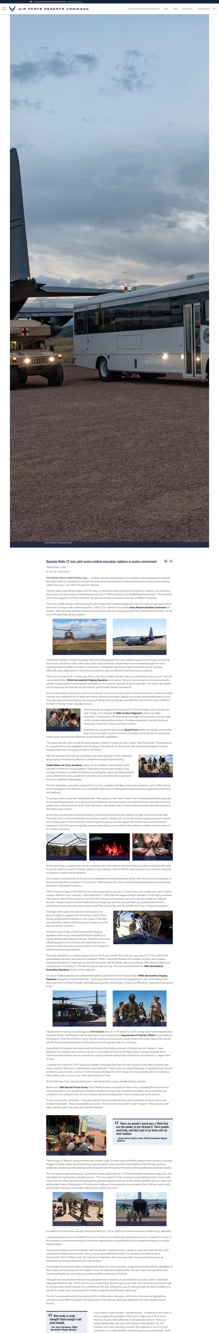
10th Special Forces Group (73, 1087)
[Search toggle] (214, 9)
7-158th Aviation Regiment (127, 713)
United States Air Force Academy (64, 765)
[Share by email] (171, 561)
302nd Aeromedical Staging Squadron (87, 680)
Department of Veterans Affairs (138, 1035)
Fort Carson (97, 1031)
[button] (76, 2)
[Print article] (166, 561)
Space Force (131, 729)
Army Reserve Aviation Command (148, 607)
